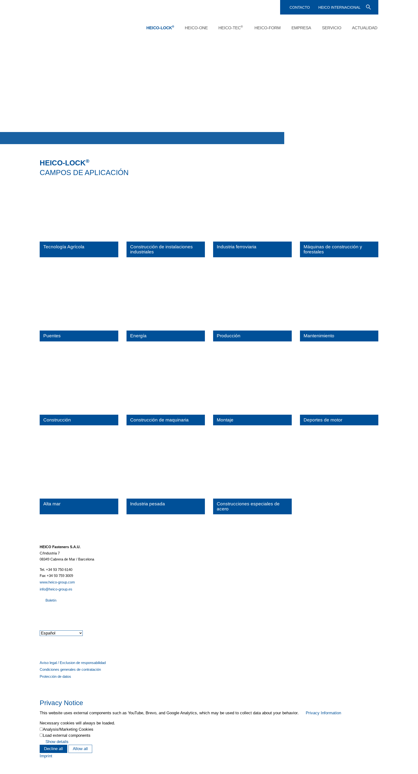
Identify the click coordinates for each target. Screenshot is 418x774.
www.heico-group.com (57, 582)
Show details (56, 741)
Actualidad (364, 28)
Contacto (300, 7)
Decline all (53, 748)
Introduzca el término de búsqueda (368, 7)
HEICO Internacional (339, 7)
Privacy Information (323, 713)
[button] (40, 613)
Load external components (66, 735)
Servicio (331, 28)
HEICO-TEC (230, 27)
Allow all (80, 748)
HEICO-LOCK (160, 27)
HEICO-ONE (196, 28)
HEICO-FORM (267, 28)
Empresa (301, 28)
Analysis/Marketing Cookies (68, 729)
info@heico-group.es (56, 589)
